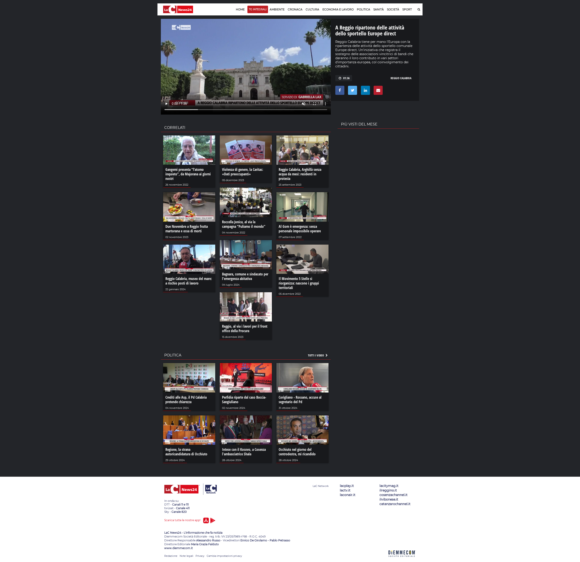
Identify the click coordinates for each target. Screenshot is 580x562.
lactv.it (345, 490)
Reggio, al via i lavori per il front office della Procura (244, 328)
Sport (407, 9)
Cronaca (295, 9)
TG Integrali (257, 9)
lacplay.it (347, 486)
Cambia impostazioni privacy (224, 555)
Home (240, 9)
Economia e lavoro (338, 9)
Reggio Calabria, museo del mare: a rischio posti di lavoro (188, 281)
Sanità (378, 9)
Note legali (186, 555)
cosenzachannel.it (393, 495)
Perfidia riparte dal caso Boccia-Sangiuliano (244, 399)
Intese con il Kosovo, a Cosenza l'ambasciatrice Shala (244, 451)
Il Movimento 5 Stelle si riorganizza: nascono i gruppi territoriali (299, 283)
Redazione (170, 555)
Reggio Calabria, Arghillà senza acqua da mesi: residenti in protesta (300, 174)
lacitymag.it (389, 486)
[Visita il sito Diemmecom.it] (402, 559)
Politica (363, 9)
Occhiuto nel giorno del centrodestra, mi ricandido (297, 451)
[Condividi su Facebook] (339, 91)
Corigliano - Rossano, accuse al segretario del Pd (300, 399)
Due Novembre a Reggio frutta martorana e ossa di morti (186, 228)
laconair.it (347, 495)
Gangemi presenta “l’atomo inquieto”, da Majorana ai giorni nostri (188, 174)
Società (393, 9)
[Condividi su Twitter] (352, 91)
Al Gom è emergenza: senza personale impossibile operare (300, 228)
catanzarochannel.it (395, 504)
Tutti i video (316, 355)
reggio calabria (401, 78)
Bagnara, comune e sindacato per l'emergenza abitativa (245, 276)
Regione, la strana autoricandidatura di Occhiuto (186, 451)
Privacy (200, 555)
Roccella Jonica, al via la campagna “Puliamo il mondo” (243, 224)
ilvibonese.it (388, 499)
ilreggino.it (388, 490)
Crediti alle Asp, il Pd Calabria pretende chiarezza (186, 399)
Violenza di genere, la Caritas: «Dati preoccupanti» (242, 172)
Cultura (312, 9)
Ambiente (277, 9)
